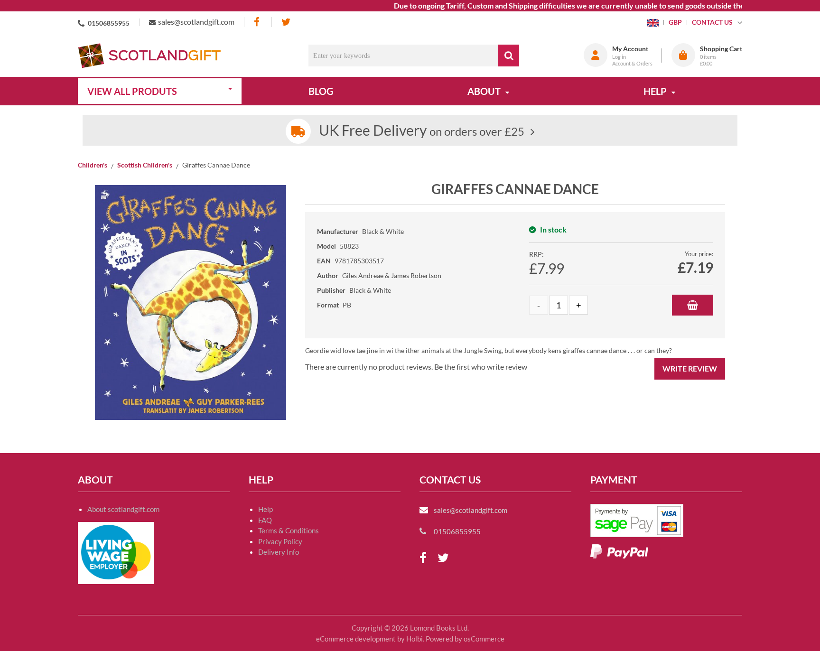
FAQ (265, 520)
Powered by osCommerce (465, 638)
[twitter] (285, 22)
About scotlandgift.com (123, 509)
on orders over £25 (421, 131)
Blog (320, 91)
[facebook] (257, 22)
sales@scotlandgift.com (196, 21)
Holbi (414, 638)
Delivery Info (278, 552)
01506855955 (109, 23)
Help (265, 509)
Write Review (689, 368)
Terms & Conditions (288, 530)
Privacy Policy (280, 541)
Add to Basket (692, 305)
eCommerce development (356, 638)
